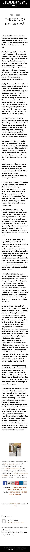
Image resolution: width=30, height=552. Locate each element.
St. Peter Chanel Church (10, 464)
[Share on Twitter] (9, 483)
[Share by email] (25, 483)
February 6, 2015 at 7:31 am (16, 522)
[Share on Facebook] (5, 483)
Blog (15, 506)
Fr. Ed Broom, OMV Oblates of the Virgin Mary (15, 4)
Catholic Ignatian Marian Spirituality (15, 474)
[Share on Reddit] (13, 483)
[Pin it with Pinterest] (17, 483)
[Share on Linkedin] (21, 483)
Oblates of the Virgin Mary (12, 468)
